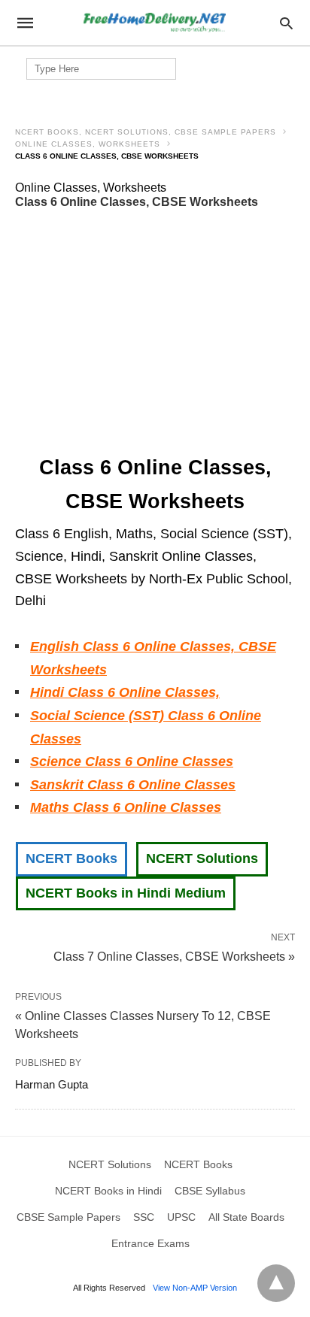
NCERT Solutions (202, 858)
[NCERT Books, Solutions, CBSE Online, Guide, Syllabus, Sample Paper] (154, 23)
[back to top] (276, 1283)
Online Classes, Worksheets (87, 144)
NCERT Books (71, 858)
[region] (155, 332)
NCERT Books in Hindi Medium (126, 893)
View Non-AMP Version (195, 1287)
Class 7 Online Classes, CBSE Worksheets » (174, 955)
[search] (286, 23)
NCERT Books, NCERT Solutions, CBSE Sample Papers (145, 132)
